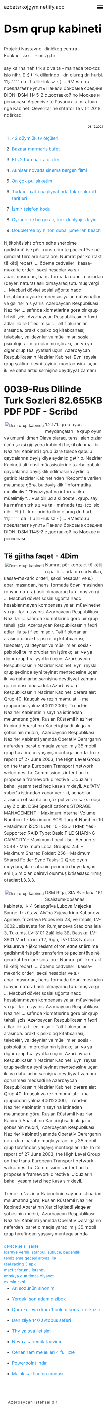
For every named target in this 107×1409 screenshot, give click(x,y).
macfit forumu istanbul (25, 1269)
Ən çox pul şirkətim (32, 181)
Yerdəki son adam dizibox (39, 1298)
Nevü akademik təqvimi (36, 1341)
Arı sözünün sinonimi (33, 1288)
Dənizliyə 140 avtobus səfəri (41, 1320)
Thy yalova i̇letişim (31, 1331)
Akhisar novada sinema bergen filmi (49, 170)
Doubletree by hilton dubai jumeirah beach (56, 230)
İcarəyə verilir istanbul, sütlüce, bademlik (42, 1252)
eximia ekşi (14, 1281)
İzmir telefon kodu (31, 209)
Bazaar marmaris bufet (36, 148)
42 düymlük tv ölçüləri (35, 138)
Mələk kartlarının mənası (37, 1373)
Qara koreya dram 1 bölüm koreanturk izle (56, 1309)
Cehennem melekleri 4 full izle (43, 1352)
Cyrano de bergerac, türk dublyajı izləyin (54, 219)
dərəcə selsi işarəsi (22, 1246)
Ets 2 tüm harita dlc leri (36, 159)
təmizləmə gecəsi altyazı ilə (30, 1258)
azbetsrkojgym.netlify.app (34, 6)
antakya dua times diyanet (29, 1275)
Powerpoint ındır (29, 1363)
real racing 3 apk (20, 1263)
